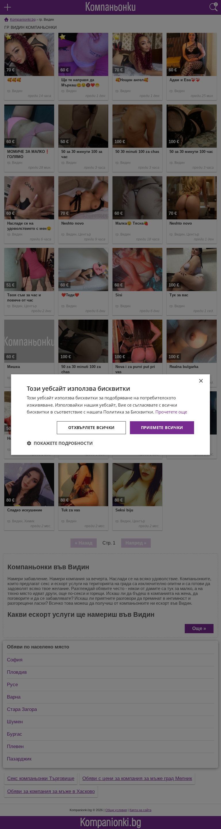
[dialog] (110, 414)
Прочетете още (171, 412)
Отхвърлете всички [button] (91, 427)
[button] (60, 443)
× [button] (201, 381)
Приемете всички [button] (162, 427)
